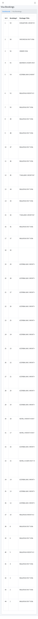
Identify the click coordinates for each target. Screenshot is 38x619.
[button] (3, 3)
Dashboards (6, 11)
